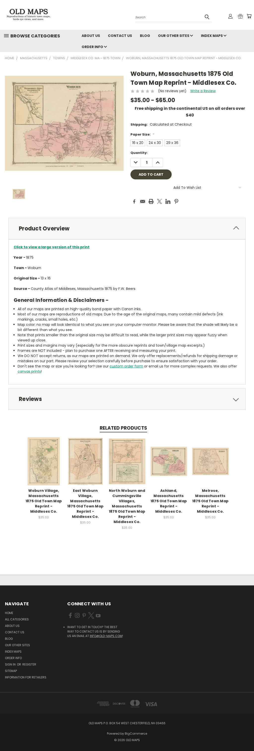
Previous (246, 735)
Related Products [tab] (123, 428)
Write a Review (203, 90)
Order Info (93, 46)
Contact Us (120, 35)
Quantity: (139, 152)
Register (29, 664)
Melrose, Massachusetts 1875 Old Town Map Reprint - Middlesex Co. (210, 501)
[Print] (151, 201)
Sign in (10, 664)
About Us (91, 35)
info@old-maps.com (106, 636)
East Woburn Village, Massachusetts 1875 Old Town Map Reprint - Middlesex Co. (85, 503)
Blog (145, 35)
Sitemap (11, 671)
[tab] (127, 228)
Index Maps (212, 35)
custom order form (126, 366)
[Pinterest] (176, 201)
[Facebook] (134, 201)
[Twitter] (159, 201)
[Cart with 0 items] (249, 16)
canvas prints (29, 371)
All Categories (17, 619)
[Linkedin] (167, 201)
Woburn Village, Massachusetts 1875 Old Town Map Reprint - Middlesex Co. (44, 501)
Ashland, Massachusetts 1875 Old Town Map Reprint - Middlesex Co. (169, 501)
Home (9, 613)
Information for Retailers (25, 677)
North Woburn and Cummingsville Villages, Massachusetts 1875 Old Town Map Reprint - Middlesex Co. (127, 506)
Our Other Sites (174, 35)
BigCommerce (136, 733)
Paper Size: (142, 134)
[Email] (142, 201)
